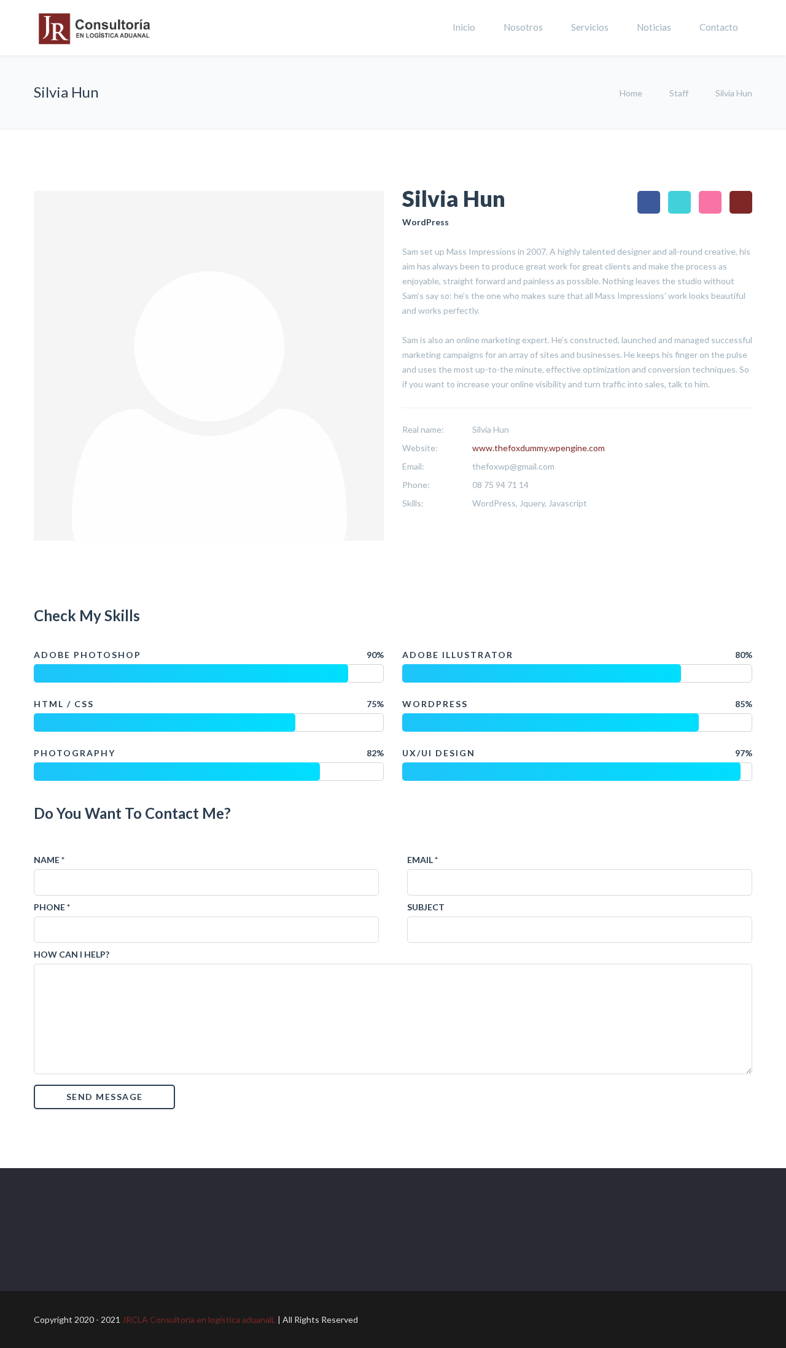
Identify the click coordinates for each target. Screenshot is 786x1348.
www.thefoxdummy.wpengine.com (538, 448)
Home (632, 93)
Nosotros (523, 27)
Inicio (464, 27)
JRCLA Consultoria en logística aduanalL (200, 1319)
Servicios (590, 27)
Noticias (654, 27)
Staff (678, 93)
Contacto (718, 27)
